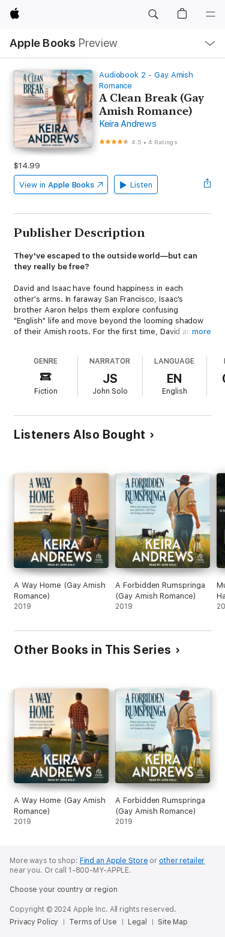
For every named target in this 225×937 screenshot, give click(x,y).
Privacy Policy (34, 922)
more (201, 331)
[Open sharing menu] (208, 184)
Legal (137, 922)
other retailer (182, 860)
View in (56, 184)
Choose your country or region (64, 889)
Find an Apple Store (114, 860)
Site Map (173, 922)
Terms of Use (93, 922)
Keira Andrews (128, 123)
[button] (153, 14)
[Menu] (210, 14)
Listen (141, 184)
